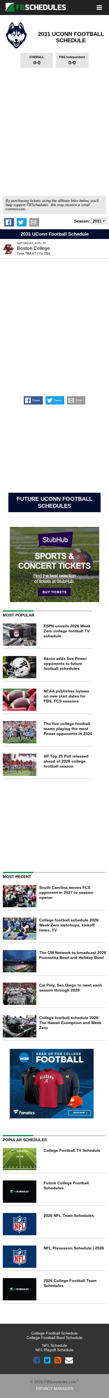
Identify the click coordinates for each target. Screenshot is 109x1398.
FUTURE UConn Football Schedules (55, 502)
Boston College (33, 248)
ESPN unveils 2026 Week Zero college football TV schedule (67, 631)
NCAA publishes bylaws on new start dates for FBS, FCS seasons (66, 696)
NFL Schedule (54, 1345)
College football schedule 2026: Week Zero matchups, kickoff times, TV (69, 925)
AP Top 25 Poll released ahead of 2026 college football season (66, 761)
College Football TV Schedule (72, 1150)
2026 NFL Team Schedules (69, 1215)
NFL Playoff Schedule (54, 1350)
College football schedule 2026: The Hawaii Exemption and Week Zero (70, 1022)
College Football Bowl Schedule (54, 1337)
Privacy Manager (54, 1388)
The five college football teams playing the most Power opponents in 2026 (68, 728)
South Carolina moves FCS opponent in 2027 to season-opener (66, 892)
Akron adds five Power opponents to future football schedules (65, 663)
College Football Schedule (54, 1333)
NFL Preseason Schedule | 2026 (74, 1248)
